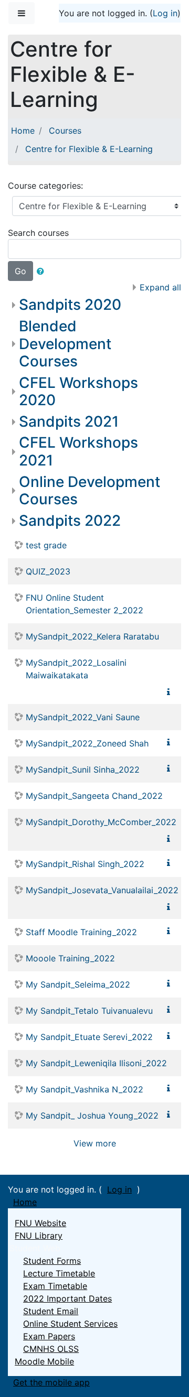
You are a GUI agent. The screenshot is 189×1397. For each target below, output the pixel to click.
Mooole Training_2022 (70, 958)
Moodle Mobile (44, 1361)
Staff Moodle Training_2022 (81, 932)
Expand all (160, 287)
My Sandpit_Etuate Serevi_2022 (89, 1037)
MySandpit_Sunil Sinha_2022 (83, 769)
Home (23, 130)
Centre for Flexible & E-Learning (89, 149)
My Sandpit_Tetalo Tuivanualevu (89, 1010)
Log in (165, 13)
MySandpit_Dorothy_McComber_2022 (101, 822)
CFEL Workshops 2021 (78, 451)
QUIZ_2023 (48, 571)
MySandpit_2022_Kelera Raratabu (92, 636)
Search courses (38, 233)
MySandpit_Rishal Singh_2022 (85, 864)
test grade (46, 545)
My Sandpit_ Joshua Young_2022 (92, 1115)
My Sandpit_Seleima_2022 (78, 984)
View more (95, 1143)
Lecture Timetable (59, 1273)
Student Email (50, 1311)
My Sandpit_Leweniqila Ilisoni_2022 (96, 1063)
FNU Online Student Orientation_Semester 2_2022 (84, 603)
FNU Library (38, 1235)
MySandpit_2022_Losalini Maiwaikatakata (76, 668)
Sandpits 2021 (69, 421)
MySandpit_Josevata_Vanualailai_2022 (102, 890)
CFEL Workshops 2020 (78, 391)
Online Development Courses (89, 490)
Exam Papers (49, 1336)
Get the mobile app (51, 1382)
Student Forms (52, 1260)
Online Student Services (70, 1323)
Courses (65, 130)
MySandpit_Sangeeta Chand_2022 (94, 795)
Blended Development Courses (65, 343)
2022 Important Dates (67, 1298)
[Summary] (170, 692)
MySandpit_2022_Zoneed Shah (87, 743)
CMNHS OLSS (51, 1349)
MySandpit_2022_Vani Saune (83, 717)
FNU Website (40, 1223)
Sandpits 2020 (70, 304)
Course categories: (45, 185)
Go (20, 271)
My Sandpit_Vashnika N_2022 (84, 1089)
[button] (42, 271)
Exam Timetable (55, 1286)
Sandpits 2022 (70, 520)
